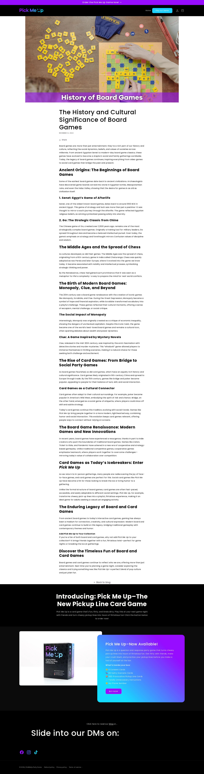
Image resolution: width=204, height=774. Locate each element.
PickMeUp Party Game (34, 767)
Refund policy (49, 767)
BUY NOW (113, 691)
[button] (182, 10)
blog (111, 724)
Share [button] (64, 140)
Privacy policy (62, 767)
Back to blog (103, 582)
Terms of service (75, 767)
